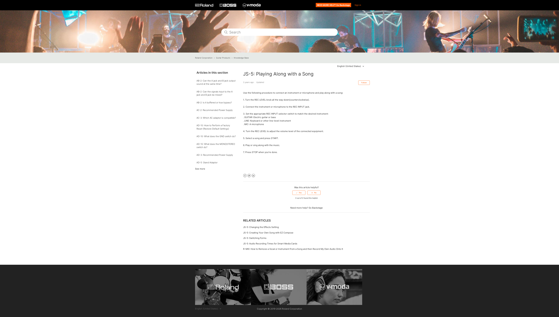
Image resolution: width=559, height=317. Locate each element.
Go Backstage (316, 207)
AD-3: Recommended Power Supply (215, 155)
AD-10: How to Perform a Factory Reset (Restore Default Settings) (213, 127)
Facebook (245, 175)
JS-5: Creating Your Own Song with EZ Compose (268, 232)
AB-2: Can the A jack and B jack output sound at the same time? (216, 82)
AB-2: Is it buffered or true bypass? (214, 102)
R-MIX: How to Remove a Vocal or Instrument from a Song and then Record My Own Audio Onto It (293, 249)
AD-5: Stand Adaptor (207, 162)
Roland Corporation (204, 58)
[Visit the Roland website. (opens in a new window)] (223, 287)
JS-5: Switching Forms (254, 238)
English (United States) (349, 66)
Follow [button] (364, 83)
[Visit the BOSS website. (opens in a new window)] (279, 287)
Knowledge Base (241, 58)
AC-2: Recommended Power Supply (215, 110)
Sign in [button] (358, 5)
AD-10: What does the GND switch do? (216, 136)
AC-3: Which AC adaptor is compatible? (216, 117)
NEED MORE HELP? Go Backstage (333, 5)
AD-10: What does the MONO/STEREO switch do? (216, 146)
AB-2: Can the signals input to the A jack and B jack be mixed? (215, 93)
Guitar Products (223, 58)
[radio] (298, 193)
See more (200, 168)
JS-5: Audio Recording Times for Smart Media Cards (270, 243)
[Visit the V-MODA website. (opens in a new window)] (334, 287)
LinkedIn (253, 175)
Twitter (249, 175)
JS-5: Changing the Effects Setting (261, 227)
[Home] (204, 6)
